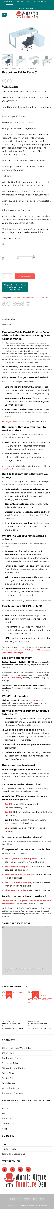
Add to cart (25, 276)
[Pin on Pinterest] (23, 304)
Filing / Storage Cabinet (14, 1068)
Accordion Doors (10, 1088)
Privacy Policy (9, 1149)
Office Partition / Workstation (17, 1048)
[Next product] (4, 81)
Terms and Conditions (13, 1154)
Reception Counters (12, 1093)
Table (13, 69)
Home (5, 69)
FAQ (4, 1144)
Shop (4, 1113)
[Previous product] (9, 81)
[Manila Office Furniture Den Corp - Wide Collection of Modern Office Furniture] (27, 14)
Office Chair (8, 1073)
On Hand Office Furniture (37, 298)
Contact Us (8, 1123)
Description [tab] (8, 319)
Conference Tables (11, 1058)
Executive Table (27, 69)
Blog (4, 1128)
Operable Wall (9, 1083)
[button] (4, 15)
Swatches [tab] (7, 324)
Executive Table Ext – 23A (38, 1025)
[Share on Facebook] (9, 304)
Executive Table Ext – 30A (12, 1025)
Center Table (8, 1078)
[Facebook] (4, 1169)
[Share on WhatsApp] (4, 304)
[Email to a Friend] (18, 304)
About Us (7, 1118)
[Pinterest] (28, 1169)
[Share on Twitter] (14, 304)
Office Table (8, 1053)
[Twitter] (12, 1169)
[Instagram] (20, 1169)
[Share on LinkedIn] (28, 304)
